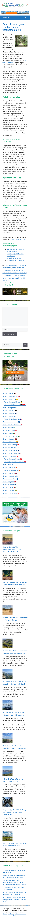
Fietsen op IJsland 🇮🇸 (9, 430)
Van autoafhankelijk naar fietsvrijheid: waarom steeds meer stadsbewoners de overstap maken (14, 882)
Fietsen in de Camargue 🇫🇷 (13, 419)
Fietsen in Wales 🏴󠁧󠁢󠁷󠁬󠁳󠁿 (9, 487)
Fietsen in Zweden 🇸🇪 (9, 490)
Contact (15, 916)
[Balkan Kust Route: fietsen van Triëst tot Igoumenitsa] (7, 775)
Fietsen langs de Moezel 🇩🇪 (13, 402)
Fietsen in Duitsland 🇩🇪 (10, 399)
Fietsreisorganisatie (11, 265)
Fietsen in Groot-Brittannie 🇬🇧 (12, 425)
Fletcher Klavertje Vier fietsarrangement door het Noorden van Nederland (11, 549)
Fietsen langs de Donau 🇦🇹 (13, 459)
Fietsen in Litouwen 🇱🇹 (10, 442)
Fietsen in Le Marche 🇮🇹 (12, 436)
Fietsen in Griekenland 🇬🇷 (11, 422)
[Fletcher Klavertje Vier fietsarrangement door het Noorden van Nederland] (7, 543)
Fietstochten (23, 265)
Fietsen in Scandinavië (10, 476)
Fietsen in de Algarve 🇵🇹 (12, 470)
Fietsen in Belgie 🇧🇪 (9, 393)
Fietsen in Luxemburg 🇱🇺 (10, 445)
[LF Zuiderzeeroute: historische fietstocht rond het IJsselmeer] (7, 709)
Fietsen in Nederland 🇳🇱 (10, 447)
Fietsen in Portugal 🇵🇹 (9, 467)
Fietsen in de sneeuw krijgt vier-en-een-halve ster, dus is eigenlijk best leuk (14, 278)
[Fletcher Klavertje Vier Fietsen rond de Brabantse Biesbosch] (7, 839)
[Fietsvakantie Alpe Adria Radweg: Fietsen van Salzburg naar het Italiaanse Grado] (7, 806)
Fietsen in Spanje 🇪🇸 (9, 482)
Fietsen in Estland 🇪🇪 (9, 410)
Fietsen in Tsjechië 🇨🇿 (9, 484)
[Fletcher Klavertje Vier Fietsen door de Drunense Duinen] (7, 614)
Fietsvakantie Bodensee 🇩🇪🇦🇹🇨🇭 (15, 405)
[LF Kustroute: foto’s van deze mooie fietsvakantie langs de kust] (7, 742)
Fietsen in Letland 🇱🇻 (9, 439)
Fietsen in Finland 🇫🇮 (9, 413)
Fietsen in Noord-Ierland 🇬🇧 (11, 453)
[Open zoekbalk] (26, 18)
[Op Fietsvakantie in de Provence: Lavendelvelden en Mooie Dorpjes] (7, 678)
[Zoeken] (25, 345)
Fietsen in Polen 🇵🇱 (8, 465)
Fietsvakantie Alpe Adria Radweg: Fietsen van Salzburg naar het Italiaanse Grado (14, 812)
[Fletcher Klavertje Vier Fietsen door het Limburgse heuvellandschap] (7, 647)
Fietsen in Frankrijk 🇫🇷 (9, 416)
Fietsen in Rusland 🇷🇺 (9, 473)
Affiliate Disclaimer (20, 914)
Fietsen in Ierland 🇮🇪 (9, 427)
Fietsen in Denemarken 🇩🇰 (11, 396)
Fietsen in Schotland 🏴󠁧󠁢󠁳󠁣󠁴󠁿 (10, 479)
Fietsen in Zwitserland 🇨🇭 (11, 493)
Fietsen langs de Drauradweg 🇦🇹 (15, 462)
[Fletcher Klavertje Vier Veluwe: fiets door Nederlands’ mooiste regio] (7, 579)
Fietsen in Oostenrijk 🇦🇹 (10, 456)
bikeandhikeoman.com (17, 239)
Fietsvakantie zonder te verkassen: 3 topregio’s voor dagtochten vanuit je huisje (14, 900)
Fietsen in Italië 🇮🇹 (8, 433)
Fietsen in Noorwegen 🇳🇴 (10, 450)
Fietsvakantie (6, 268)
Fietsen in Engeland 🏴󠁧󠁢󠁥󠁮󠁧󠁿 (10, 408)
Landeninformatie (18, 268)
